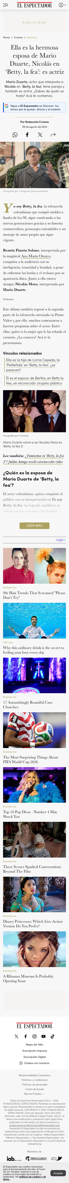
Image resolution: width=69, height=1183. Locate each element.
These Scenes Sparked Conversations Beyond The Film (32, 869)
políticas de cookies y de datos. (24, 1178)
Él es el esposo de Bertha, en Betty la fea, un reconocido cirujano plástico (34, 380)
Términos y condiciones (34, 1080)
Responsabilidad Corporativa (34, 1075)
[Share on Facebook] (27, 135)
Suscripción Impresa (34, 1050)
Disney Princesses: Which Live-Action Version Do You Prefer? (33, 923)
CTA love (8, 642)
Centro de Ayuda (34, 1089)
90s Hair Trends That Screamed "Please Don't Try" (34, 595)
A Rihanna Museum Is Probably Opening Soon (28, 978)
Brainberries (9, 587)
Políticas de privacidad (34, 1084)
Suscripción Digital (34, 1056)
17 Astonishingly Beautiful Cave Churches (28, 704)
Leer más (34, 525)
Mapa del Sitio (34, 1044)
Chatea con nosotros (36, 1063)
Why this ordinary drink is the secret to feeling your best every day (33, 650)
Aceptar (58, 1173)
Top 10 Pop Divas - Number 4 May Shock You (30, 814)
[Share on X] (40, 135)
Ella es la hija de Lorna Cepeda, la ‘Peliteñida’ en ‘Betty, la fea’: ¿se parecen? (33, 365)
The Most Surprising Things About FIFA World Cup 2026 (30, 759)
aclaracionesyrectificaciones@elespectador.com (34, 1125)
